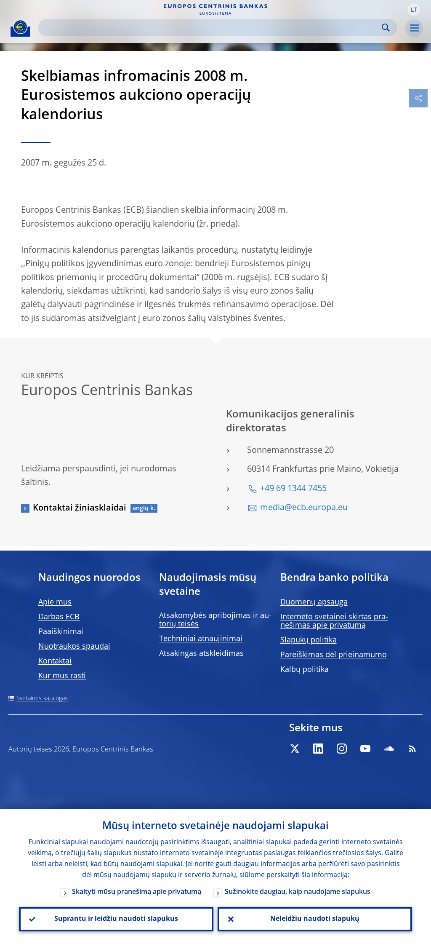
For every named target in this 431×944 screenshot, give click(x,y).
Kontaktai (55, 661)
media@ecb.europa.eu (304, 508)
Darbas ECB (59, 617)
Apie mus (55, 602)
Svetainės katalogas (42, 698)
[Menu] (414, 28)
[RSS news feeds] (412, 748)
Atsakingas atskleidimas (201, 654)
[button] (413, 9)
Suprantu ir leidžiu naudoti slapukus (116, 919)
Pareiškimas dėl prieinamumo (333, 655)
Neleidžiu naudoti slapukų (314, 919)
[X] (295, 748)
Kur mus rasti (62, 676)
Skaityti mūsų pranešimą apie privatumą (136, 892)
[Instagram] (342, 748)
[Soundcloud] (389, 748)
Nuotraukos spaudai (74, 646)
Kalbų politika (304, 670)
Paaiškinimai (60, 632)
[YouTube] (365, 748)
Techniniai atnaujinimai (200, 639)
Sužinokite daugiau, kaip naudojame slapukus (297, 892)
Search (386, 27)
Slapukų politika (308, 640)
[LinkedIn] (318, 748)
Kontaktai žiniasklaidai (79, 508)
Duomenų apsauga (314, 602)
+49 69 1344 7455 (293, 489)
